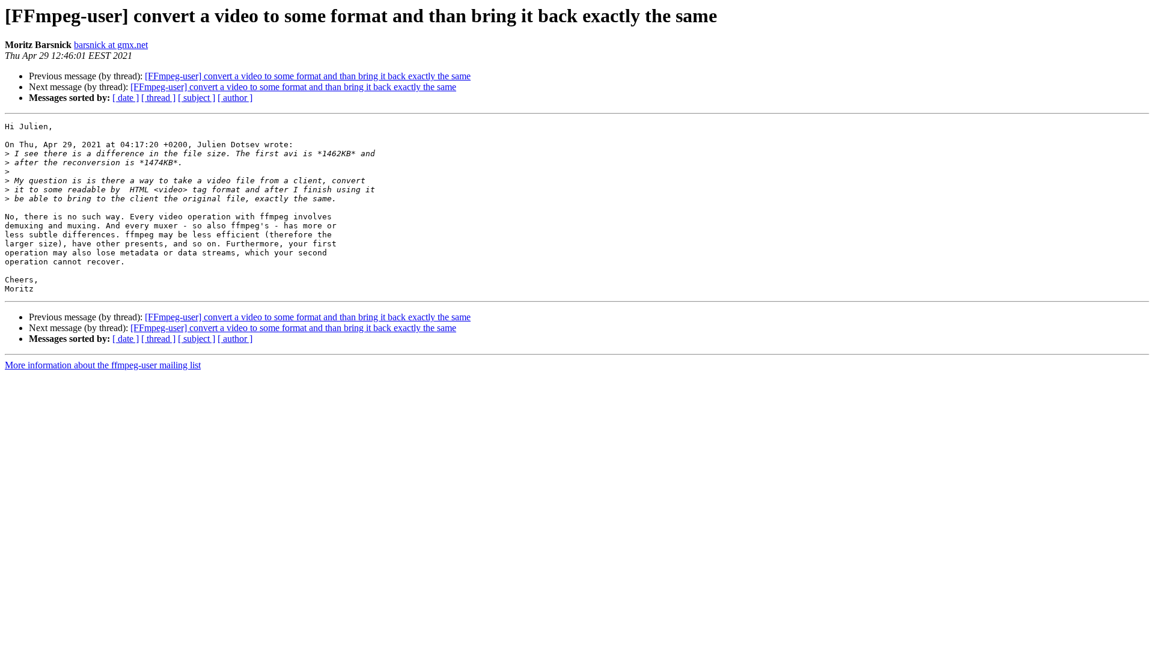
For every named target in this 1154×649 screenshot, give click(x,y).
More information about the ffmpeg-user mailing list (103, 365)
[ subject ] (196, 98)
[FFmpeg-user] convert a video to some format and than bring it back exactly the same (308, 76)
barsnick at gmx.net (111, 45)
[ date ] (125, 98)
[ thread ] (158, 98)
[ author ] (235, 98)
